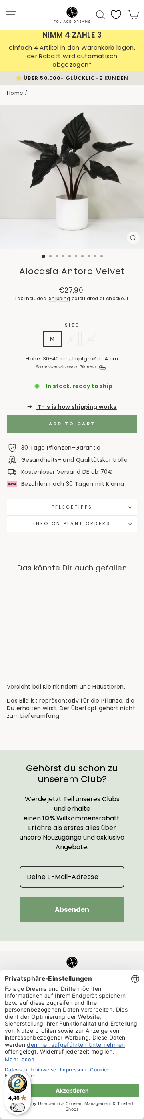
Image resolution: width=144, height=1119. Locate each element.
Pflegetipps (72, 507)
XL (91, 339)
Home (15, 92)
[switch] (17, 1107)
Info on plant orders (71, 523)
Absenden (72, 909)
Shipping (59, 298)
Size (72, 325)
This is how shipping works (72, 407)
